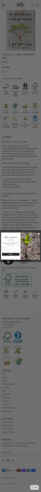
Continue (11, 254)
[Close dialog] (39, 234)
